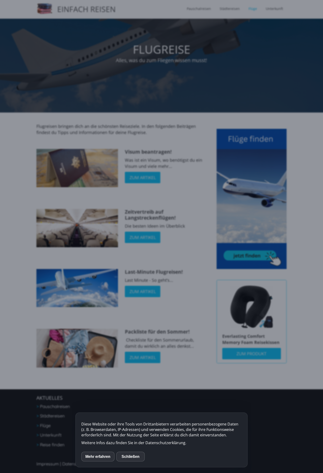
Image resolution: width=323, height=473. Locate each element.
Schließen (131, 457)
